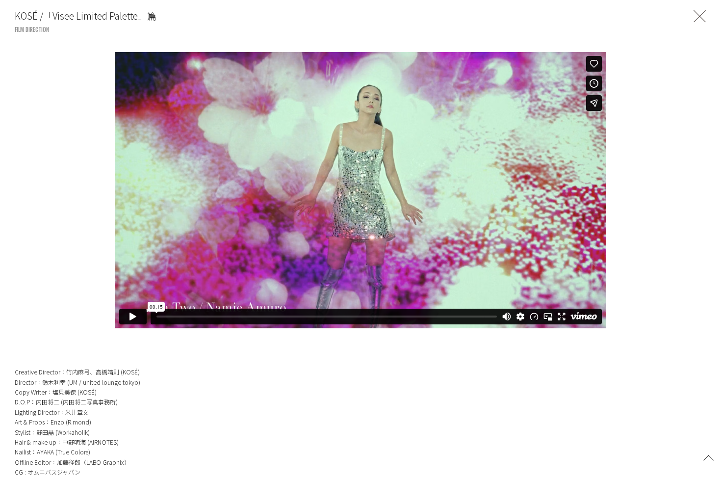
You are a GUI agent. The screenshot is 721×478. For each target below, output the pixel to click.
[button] (708, 457)
